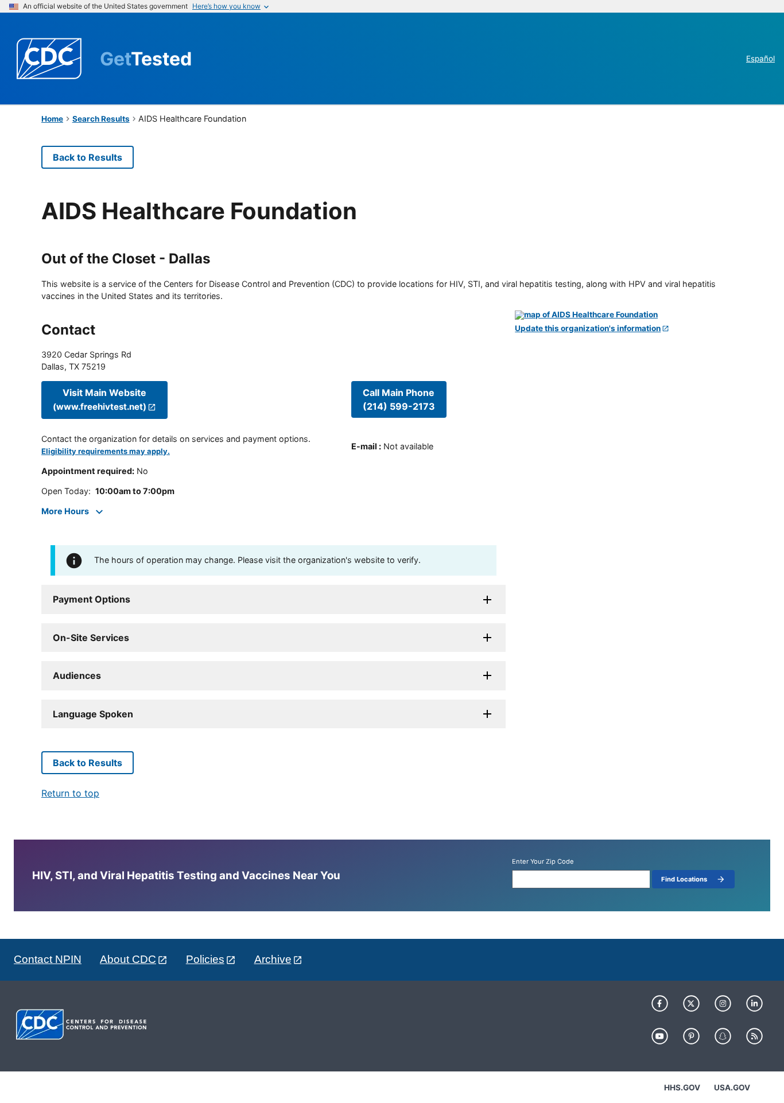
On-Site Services (91, 637)
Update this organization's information (588, 328)
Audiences (77, 675)
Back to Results (87, 157)
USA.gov (732, 1087)
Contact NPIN (47, 959)
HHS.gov (682, 1087)
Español (760, 58)
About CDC (128, 959)
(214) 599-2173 (399, 399)
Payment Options (91, 599)
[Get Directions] (629, 315)
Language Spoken (93, 714)
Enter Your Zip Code (543, 861)
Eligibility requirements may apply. (105, 451)
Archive (273, 959)
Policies (205, 959)
